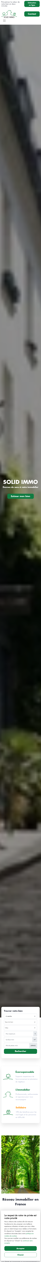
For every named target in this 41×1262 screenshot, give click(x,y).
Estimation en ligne (32, 4)
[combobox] (20, 1022)
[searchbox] (20, 1022)
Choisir (20, 1255)
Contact (32, 13)
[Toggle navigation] (4, 20)
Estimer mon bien (20, 496)
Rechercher (20, 1051)
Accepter (20, 1248)
